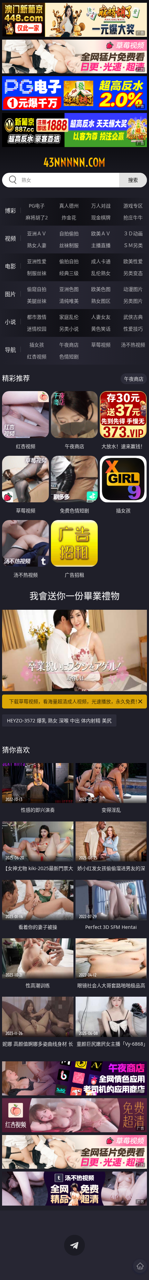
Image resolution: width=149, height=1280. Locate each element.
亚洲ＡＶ (36, 233)
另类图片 (133, 301)
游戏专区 (133, 205)
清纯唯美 (69, 301)
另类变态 (133, 273)
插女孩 (36, 344)
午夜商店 (69, 344)
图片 (10, 294)
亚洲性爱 (36, 261)
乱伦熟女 (101, 273)
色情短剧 (69, 356)
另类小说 (69, 328)
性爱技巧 (133, 328)
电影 (10, 266)
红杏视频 (36, 356)
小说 (10, 322)
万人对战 (101, 205)
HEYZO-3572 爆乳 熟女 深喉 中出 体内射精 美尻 (59, 720)
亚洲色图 (69, 289)
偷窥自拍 (36, 289)
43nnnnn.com (74, 162)
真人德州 (69, 205)
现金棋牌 (101, 217)
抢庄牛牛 (133, 217)
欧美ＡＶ (101, 233)
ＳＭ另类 (133, 245)
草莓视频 (101, 344)
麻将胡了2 (37, 217)
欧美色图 (101, 289)
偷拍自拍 (69, 261)
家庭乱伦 (69, 317)
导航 (10, 350)
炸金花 (69, 217)
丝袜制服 (69, 245)
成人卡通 (101, 261)
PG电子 (37, 205)
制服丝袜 (36, 273)
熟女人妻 (36, 245)
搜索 (133, 180)
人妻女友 (101, 317)
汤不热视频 (133, 344)
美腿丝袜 (36, 301)
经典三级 (69, 273)
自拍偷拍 (69, 233)
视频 (10, 238)
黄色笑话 (101, 328)
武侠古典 (133, 317)
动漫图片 (133, 289)
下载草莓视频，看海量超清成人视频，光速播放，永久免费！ (74, 701)
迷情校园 (36, 328)
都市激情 (36, 317)
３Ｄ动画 (133, 233)
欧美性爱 (133, 261)
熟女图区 (101, 301)
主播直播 (101, 245)
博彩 (10, 210)
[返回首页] (140, 1266)
